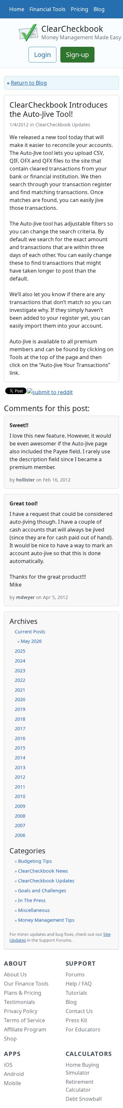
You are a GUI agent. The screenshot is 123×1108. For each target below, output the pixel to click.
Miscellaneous (34, 910)
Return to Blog (29, 82)
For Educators (83, 1029)
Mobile (12, 1083)
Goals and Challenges (42, 890)
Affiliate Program (25, 1029)
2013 (20, 767)
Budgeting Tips (35, 861)
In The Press (32, 900)
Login (42, 54)
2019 (20, 709)
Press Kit (76, 1020)
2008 (20, 816)
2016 (20, 738)
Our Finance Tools (26, 983)
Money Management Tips (46, 920)
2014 (20, 757)
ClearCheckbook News (43, 871)
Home (16, 9)
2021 (20, 690)
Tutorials (76, 992)
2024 (20, 661)
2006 (20, 835)
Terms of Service (24, 1020)
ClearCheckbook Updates (46, 881)
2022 (20, 680)
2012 (20, 777)
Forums (75, 974)
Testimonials (19, 1002)
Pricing (79, 9)
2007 (20, 825)
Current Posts (30, 631)
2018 (20, 719)
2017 (20, 728)
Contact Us (79, 1011)
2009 (20, 806)
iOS (8, 1064)
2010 (20, 796)
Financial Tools (48, 9)
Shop (10, 1038)
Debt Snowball (84, 1098)
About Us (15, 974)
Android (14, 1074)
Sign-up (77, 54)
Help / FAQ (79, 983)
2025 (20, 651)
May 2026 (31, 641)
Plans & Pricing (22, 992)
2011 (20, 787)
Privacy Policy (20, 1011)
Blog (99, 9)
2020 (20, 699)
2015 (20, 748)
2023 (20, 670)
